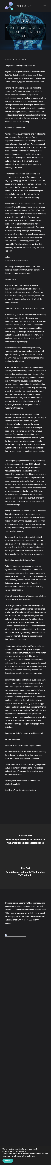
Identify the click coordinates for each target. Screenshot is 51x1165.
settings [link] (30, 1156)
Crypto (25, 21)
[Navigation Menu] (45, 6)
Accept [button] (7, 1161)
